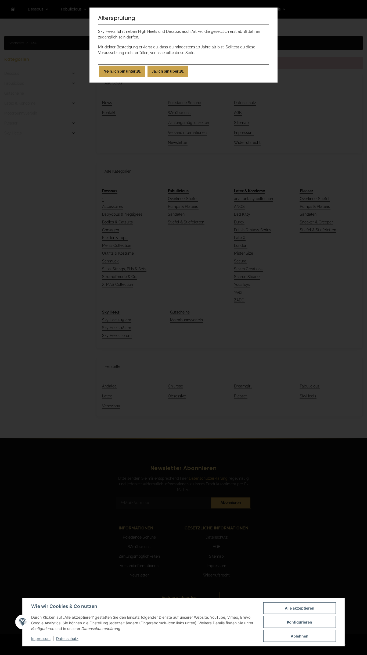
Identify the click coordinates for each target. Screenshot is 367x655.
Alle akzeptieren (299, 608)
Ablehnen (299, 636)
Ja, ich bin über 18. (168, 71)
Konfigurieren (299, 622)
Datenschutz (67, 638)
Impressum (41, 638)
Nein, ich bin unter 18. (122, 71)
